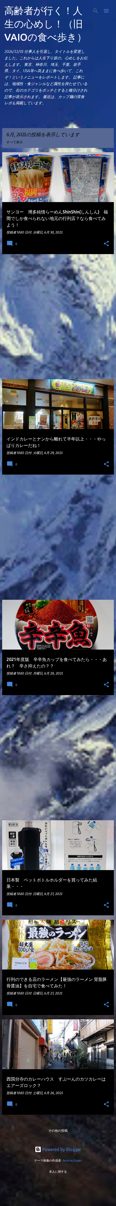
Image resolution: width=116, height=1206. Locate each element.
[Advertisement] (58, 316)
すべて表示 (14, 142)
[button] (106, 244)
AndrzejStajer (72, 1160)
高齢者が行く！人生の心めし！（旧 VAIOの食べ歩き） (45, 24)
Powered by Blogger (61, 1149)
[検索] (95, 10)
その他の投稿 (58, 1130)
